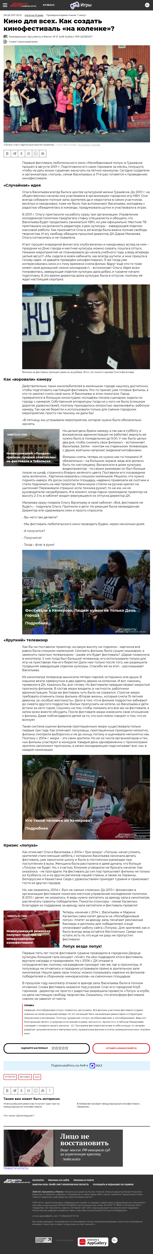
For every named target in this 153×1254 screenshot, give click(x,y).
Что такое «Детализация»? (19, 1115)
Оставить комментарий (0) (121, 1048)
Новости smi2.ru (16, 1168)
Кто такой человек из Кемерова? (58, 820)
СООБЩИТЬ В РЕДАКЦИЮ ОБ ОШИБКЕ (113, 1184)
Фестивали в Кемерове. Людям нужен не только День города (80, 612)
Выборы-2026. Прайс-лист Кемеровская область (60, 1184)
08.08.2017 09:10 (13, 15)
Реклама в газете (84, 1180)
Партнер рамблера (65, 1240)
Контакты (38, 1180)
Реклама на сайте (58, 1180)
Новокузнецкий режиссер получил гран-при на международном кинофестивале (32, 1105)
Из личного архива (89, 144)
